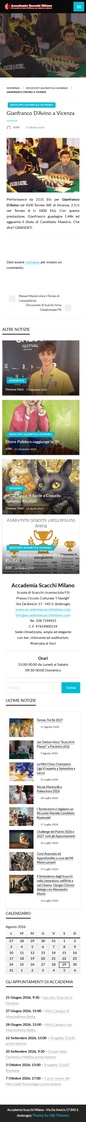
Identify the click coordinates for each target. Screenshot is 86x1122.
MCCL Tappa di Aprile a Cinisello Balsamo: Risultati (33, 498)
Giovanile (15, 488)
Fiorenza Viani (15, 389)
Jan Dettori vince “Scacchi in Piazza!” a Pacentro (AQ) (56, 744)
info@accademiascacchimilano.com (43, 615)
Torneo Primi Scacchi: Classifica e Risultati (34, 558)
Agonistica (16, 380)
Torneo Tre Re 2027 (50, 720)
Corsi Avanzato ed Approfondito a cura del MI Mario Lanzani (55, 858)
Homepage (13, 88)
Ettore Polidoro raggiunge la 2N (33, 442)
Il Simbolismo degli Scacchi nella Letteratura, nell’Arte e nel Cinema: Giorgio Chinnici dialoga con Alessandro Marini (55, 885)
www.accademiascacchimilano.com (43, 609)
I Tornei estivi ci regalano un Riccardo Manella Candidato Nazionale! (56, 813)
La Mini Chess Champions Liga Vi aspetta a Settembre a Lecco (56, 768)
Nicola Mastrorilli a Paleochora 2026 (49, 789)
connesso (32, 262)
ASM (16, 127)
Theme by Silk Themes (50, 1115)
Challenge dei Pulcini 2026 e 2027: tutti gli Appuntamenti (56, 834)
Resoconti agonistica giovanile (47, 88)
